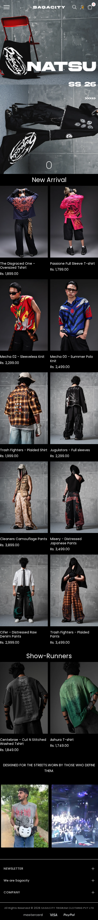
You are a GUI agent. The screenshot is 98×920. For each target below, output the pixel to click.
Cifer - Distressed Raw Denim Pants (18, 634)
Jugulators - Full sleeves (70, 450)
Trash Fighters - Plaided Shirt (23, 450)
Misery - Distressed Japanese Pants (66, 541)
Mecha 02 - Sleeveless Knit (22, 356)
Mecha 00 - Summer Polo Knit (71, 358)
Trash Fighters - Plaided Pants (69, 634)
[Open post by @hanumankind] (66, 816)
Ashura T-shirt (62, 739)
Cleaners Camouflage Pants (23, 539)
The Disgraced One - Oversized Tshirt (17, 265)
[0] (90, 7)
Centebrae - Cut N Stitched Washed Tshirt (23, 741)
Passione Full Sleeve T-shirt (72, 263)
